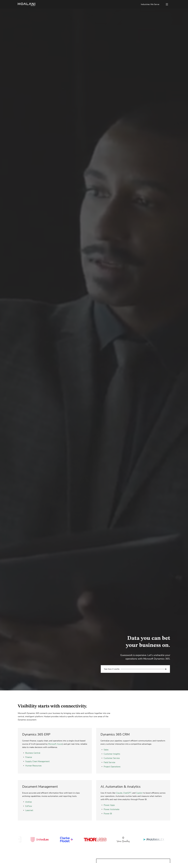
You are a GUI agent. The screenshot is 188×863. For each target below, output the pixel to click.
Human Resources (33, 765)
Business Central (32, 753)
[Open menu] (167, 4)
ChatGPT (127, 793)
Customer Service (112, 758)
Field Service (109, 762)
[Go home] (26, 4)
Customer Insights (112, 754)
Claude (119, 793)
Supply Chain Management (37, 761)
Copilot (139, 793)
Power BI (108, 813)
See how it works (111, 669)
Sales (106, 749)
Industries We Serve (150, 4)
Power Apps (109, 805)
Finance (28, 757)
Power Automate (111, 809)
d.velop (28, 802)
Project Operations (112, 766)
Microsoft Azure (55, 744)
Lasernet (29, 810)
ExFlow (28, 806)
